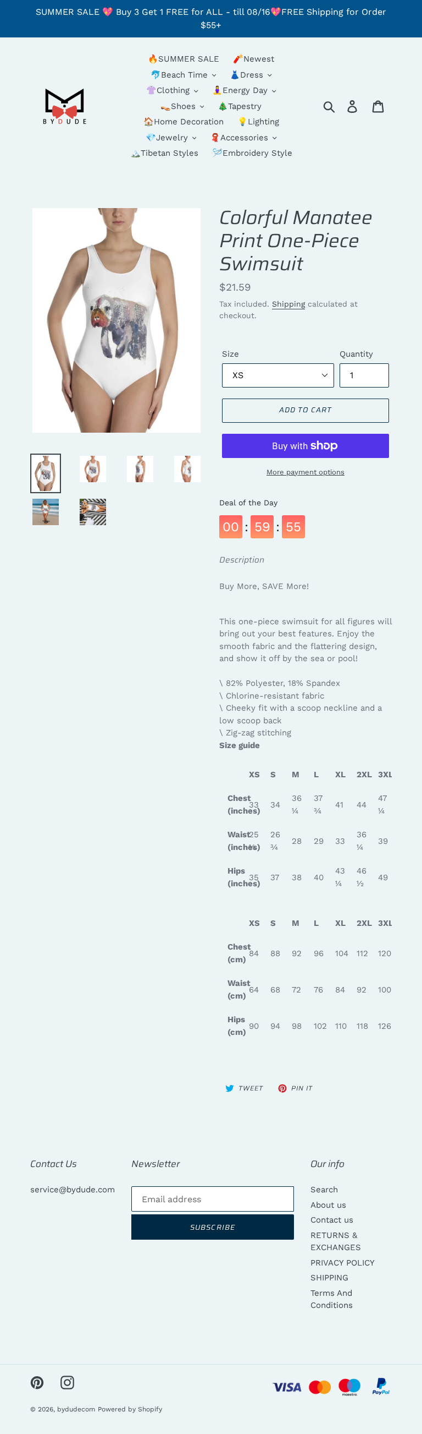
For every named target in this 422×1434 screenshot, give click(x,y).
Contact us (331, 1220)
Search (324, 1190)
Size (230, 354)
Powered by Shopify (130, 1409)
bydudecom (76, 1409)
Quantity (356, 354)
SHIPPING (329, 1278)
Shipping (288, 303)
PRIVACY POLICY (342, 1263)
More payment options (305, 472)
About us (328, 1205)
